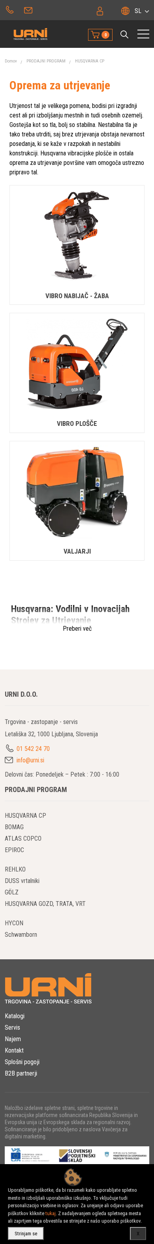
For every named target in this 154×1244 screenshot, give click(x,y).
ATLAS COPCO (23, 838)
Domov (11, 61)
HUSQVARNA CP (89, 61)
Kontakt (14, 1050)
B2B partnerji (21, 1073)
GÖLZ (12, 892)
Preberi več (77, 628)
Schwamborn (21, 934)
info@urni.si (29, 9)
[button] (124, 34)
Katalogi (14, 1016)
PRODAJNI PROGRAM (46, 61)
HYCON (14, 923)
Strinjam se (26, 1233)
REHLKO (15, 869)
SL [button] (138, 11)
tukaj (50, 1213)
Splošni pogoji (22, 1062)
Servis (12, 1027)
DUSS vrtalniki (22, 881)
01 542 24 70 (10, 9)
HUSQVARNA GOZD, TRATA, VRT (45, 903)
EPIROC (14, 850)
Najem (13, 1039)
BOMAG (14, 827)
